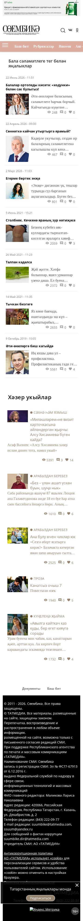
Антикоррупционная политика (28, 853)
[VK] (69, 30)
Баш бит (22, 46)
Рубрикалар (43, 46)
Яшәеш (65, 46)
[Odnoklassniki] (76, 30)
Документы (31, 688)
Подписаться (40, 898)
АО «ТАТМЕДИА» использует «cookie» (33, 858)
